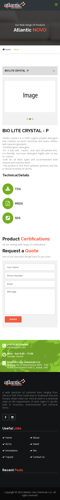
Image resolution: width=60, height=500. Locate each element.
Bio (35, 450)
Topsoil (9, 456)
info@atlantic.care (16, 347)
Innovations (11, 450)
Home (8, 49)
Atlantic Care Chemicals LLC (37, 492)
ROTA (8, 444)
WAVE (36, 444)
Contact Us (39, 456)
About (36, 437)
